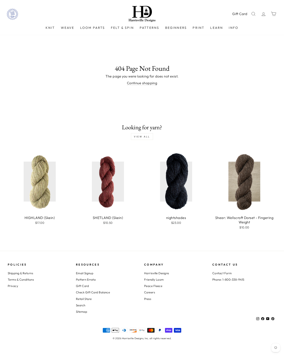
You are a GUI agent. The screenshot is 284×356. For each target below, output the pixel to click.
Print (198, 28)
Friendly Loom (154, 279)
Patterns (149, 28)
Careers (149, 292)
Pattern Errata (86, 279)
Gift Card (239, 14)
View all (142, 136)
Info (233, 28)
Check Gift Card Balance (93, 292)
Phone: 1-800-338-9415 (228, 279)
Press (147, 299)
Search (80, 305)
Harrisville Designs (156, 273)
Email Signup (84, 273)
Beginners (176, 28)
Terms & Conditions (21, 279)
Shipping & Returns (20, 273)
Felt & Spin (122, 28)
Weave (67, 28)
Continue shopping (142, 83)
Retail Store (84, 299)
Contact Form (222, 273)
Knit (50, 28)
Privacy (13, 286)
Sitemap (81, 311)
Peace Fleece (153, 286)
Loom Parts (92, 28)
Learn (216, 28)
